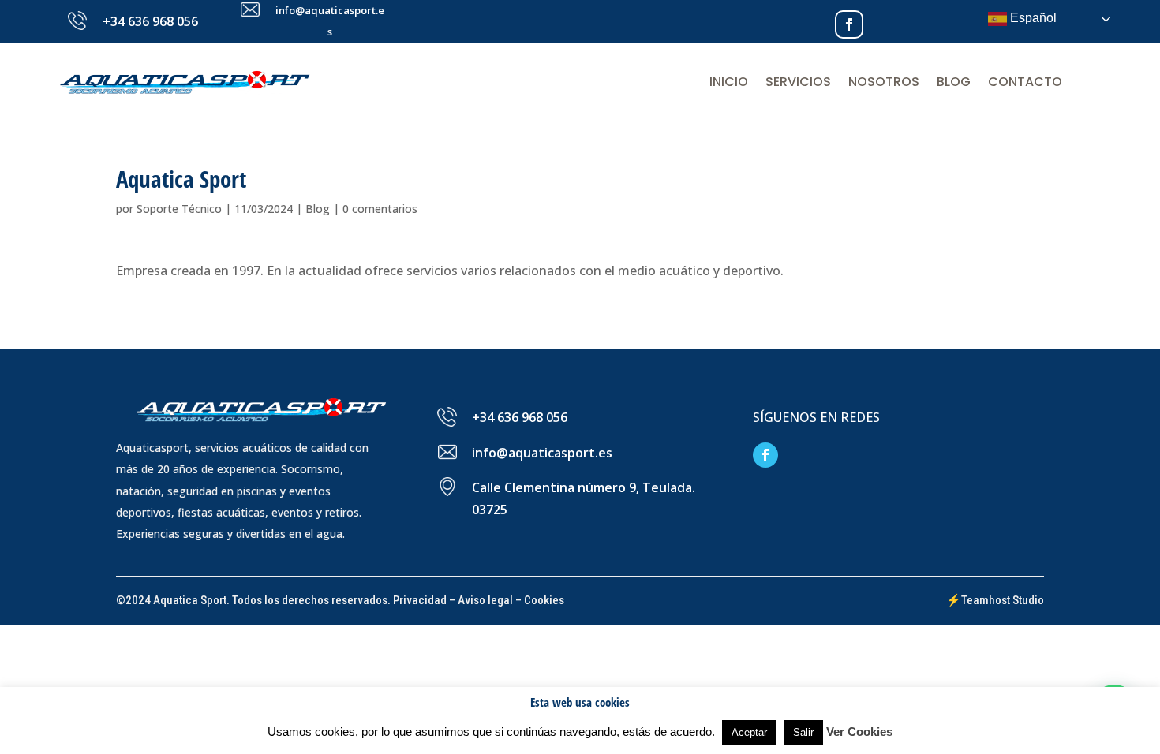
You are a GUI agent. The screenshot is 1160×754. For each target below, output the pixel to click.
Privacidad (420, 600)
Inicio (728, 82)
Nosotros (883, 82)
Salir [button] (803, 732)
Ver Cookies (859, 731)
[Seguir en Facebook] (849, 24)
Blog (954, 82)
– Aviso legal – (485, 600)
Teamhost (985, 600)
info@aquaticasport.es (542, 452)
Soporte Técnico (179, 208)
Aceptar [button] (749, 732)
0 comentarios (379, 208)
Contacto (1025, 82)
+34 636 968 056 (150, 21)
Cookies (544, 600)
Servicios (798, 82)
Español (1032, 17)
